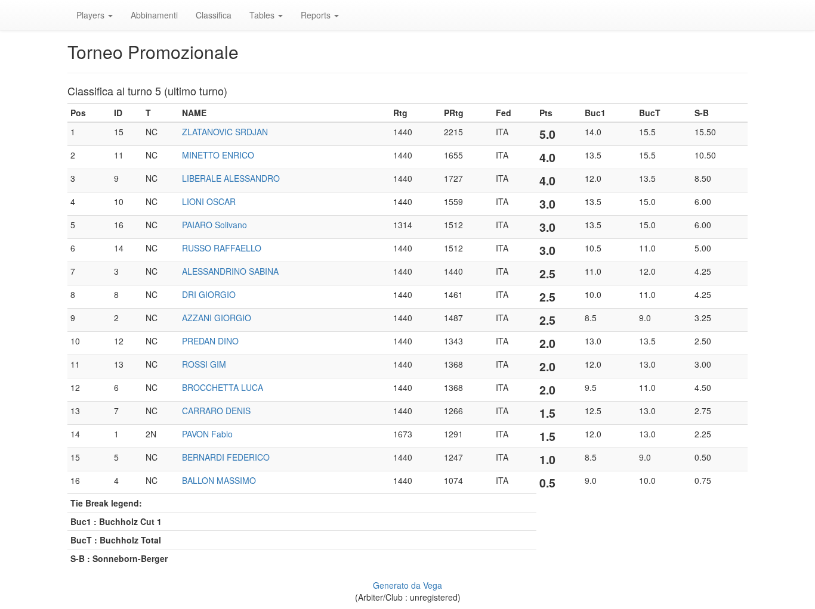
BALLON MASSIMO (219, 480)
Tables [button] (263, 15)
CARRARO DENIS (216, 411)
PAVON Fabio (207, 434)
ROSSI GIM (204, 364)
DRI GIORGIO (209, 294)
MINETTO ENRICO (218, 155)
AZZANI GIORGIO (216, 318)
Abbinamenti (154, 15)
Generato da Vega (407, 585)
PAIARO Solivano (214, 225)
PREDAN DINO (210, 341)
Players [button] (91, 15)
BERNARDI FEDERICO (226, 457)
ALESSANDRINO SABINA (230, 271)
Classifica (213, 15)
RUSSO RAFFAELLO (221, 248)
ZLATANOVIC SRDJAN (225, 132)
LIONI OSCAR (209, 201)
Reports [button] (317, 15)
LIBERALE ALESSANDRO (231, 178)
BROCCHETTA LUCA (222, 387)
